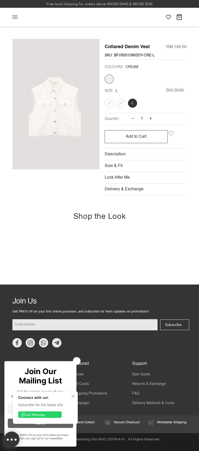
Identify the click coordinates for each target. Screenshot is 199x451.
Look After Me (117, 178)
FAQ (135, 393)
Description (115, 154)
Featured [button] (80, 364)
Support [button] (139, 364)
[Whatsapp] (43, 342)
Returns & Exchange (149, 384)
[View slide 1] (56, 105)
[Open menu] (20, 17)
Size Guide (175, 90)
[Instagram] (30, 342)
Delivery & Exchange (124, 189)
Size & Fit (114, 166)
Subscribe (173, 325)
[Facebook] (17, 342)
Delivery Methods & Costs (153, 403)
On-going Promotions (89, 393)
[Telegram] (56, 342)
